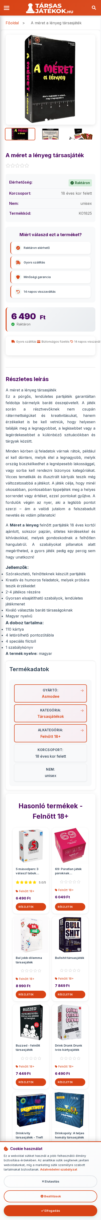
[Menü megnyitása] (7, 8)
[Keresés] (94, 8)
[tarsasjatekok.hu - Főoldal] (50, 8)
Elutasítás (51, 1181)
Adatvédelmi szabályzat (58, 1169)
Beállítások (52, 1196)
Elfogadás (52, 1210)
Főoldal (12, 23)
